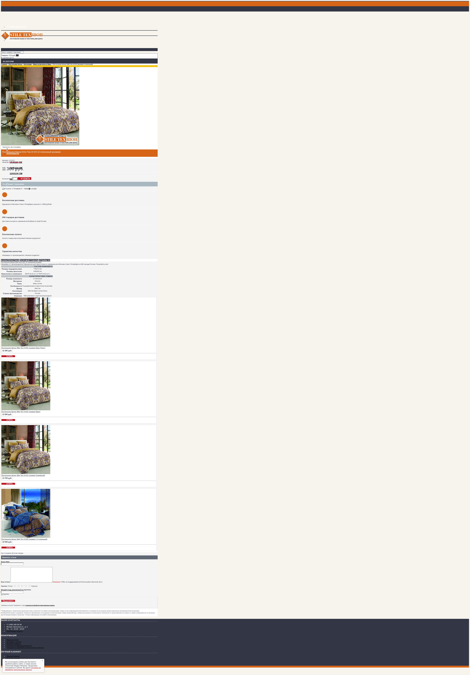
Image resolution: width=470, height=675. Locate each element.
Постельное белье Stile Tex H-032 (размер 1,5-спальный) (24, 539)
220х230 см (16, 173)
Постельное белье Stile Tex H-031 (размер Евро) (20, 412)
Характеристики (10, 260)
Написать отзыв (30, 189)
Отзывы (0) (44, 260)
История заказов (13, 658)
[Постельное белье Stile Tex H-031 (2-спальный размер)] (40, 145)
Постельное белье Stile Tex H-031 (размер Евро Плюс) (23, 348)
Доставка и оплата (13, 642)
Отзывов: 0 (17, 189)
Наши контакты (12, 640)
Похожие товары (29, 260)
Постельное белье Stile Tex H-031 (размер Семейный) (23, 475)
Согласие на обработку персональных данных (25, 648)
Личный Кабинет (13, 656)
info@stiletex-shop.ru (14, 631)
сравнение (19, 184)
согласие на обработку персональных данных (23, 669)
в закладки (8, 184)
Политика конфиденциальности (19, 646)
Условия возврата (13, 644)
